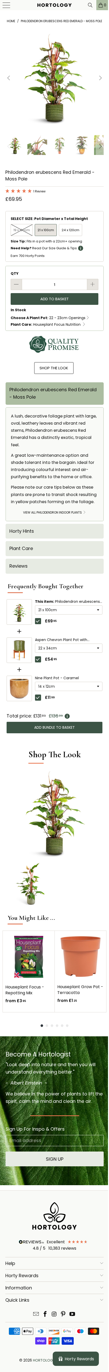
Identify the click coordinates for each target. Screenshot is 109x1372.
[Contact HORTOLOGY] (36, 1314)
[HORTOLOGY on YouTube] (72, 1314)
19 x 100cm (21, 230)
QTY (15, 273)
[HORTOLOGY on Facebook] (45, 1314)
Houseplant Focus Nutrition (46, 324)
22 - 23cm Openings (48, 317)
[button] (25, 192)
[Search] (86, 5)
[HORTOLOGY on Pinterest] (63, 1314)
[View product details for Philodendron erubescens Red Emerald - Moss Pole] (19, 612)
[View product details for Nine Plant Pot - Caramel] (19, 688)
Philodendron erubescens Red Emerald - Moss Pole (67, 601)
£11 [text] (50, 697)
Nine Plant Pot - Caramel (57, 678)
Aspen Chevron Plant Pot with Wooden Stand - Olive (61, 640)
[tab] (55, 393)
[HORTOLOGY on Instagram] (54, 1314)
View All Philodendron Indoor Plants (53, 512)
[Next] (100, 78)
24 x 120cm (70, 230)
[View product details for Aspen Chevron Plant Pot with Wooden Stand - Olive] (19, 650)
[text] (54, 716)
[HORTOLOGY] (52, 5)
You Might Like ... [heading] (31, 918)
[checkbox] (38, 621)
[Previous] (9, 78)
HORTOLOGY (44, 1360)
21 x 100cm (46, 230)
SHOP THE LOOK (54, 368)
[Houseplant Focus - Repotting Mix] (28, 956)
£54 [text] (51, 659)
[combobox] (68, 610)
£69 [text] (51, 621)
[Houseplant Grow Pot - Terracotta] (80, 956)
